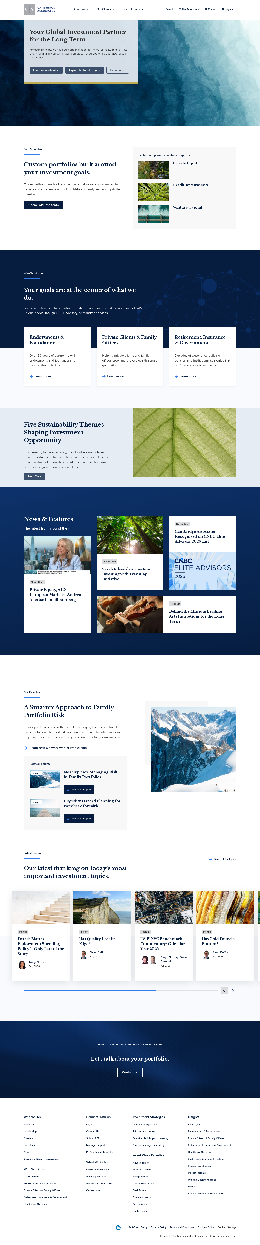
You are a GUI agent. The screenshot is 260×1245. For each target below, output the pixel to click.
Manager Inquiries (96, 1145)
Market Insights (197, 1173)
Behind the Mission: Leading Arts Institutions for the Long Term (196, 616)
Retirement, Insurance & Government (45, 1197)
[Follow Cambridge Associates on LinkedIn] (118, 1227)
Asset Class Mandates (99, 1183)
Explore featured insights (85, 70)
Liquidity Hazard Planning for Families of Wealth (92, 803)
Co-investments (142, 1197)
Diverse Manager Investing (148, 1145)
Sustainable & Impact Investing (151, 1138)
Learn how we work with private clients (58, 748)
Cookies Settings (227, 1227)
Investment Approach (145, 1124)
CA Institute (93, 1190)
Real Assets (139, 1190)
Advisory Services (96, 1176)
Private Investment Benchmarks (206, 1193)
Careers (28, 1138)
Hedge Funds (140, 1176)
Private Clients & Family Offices (42, 1190)
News (27, 1152)
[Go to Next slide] (232, 990)
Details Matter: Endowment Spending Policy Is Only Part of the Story (41, 946)
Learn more (42, 376)
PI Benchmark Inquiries (99, 1152)
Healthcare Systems (35, 1204)
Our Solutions (131, 9)
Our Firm (79, 9)
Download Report (80, 789)
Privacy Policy (158, 1227)
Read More (34, 476)
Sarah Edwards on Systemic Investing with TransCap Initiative (128, 574)
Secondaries (140, 1204)
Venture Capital (187, 207)
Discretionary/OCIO (97, 1169)
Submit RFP (93, 1138)
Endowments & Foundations (40, 1183)
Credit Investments (191, 185)
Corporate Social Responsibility (42, 1159)
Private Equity (186, 163)
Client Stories (31, 1176)
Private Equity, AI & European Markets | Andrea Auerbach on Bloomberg (55, 595)
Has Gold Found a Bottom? (218, 941)
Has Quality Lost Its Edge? (97, 941)
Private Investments (144, 1131)
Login (89, 1124)
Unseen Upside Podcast (202, 1179)
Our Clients (104, 9)
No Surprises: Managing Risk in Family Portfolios (90, 774)
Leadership (30, 1131)
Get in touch (117, 70)
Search (170, 9)
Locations (29, 1145)
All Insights (194, 1124)
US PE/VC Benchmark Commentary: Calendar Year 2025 (162, 944)
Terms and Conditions (182, 1227)
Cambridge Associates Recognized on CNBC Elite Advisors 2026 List (200, 536)
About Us (29, 1124)
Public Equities (141, 1211)
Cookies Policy (206, 1227)
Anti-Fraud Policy (138, 1227)
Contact (212, 9)
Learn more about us (46, 70)
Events (192, 1186)
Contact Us (92, 1131)
